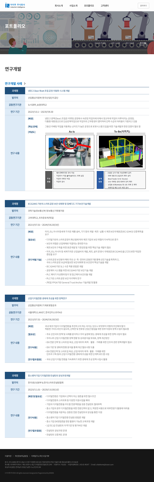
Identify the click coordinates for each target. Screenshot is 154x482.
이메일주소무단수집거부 (40, 456)
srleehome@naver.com (104, 464)
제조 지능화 (130, 43)
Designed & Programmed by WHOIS (41, 473)
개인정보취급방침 (21, 456)
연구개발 (143, 43)
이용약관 (8, 456)
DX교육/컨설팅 (100, 43)
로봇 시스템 (115, 43)
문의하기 (143, 5)
